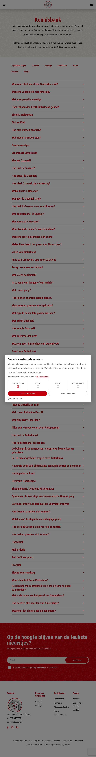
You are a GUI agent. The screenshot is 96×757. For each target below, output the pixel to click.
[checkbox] (38, 386)
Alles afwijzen (68, 393)
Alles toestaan (27, 393)
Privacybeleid (42, 376)
